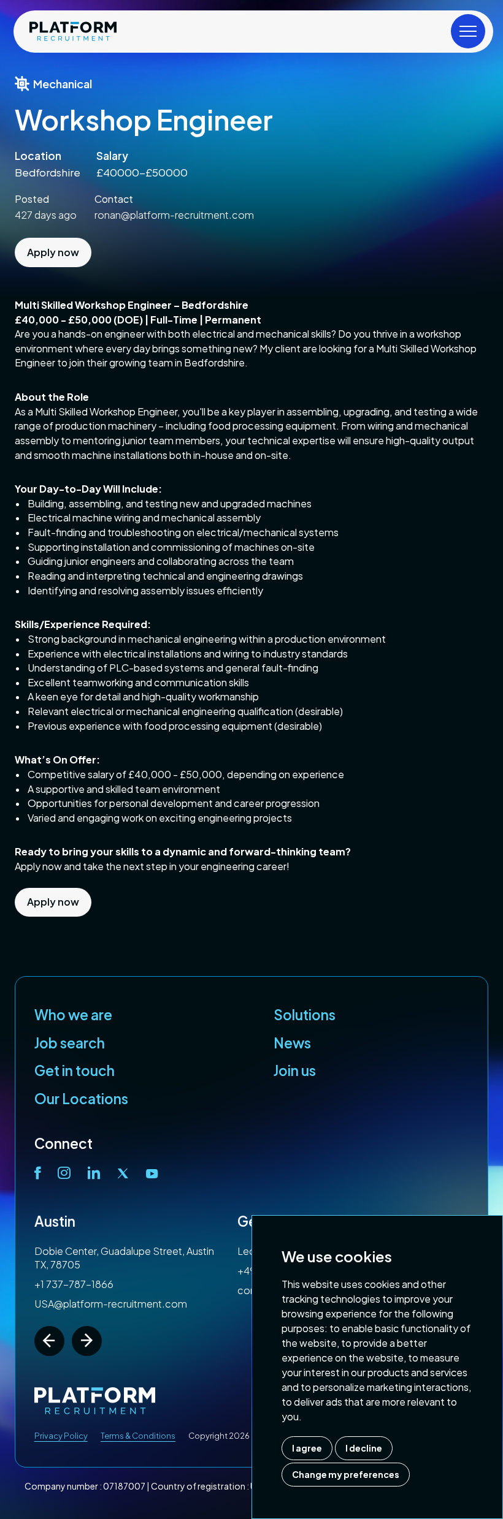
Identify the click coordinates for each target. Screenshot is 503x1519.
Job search (69, 1042)
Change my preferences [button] (345, 1474)
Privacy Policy (61, 1436)
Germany (65, 1221)
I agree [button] (307, 1447)
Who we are (73, 1014)
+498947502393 (73, 1270)
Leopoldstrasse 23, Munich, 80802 (114, 1250)
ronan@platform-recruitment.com (174, 214)
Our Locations (81, 1098)
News (292, 1042)
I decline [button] (363, 1447)
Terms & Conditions (138, 1436)
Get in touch (74, 1070)
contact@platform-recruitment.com (119, 1290)
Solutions (305, 1014)
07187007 (124, 1485)
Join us (295, 1070)
